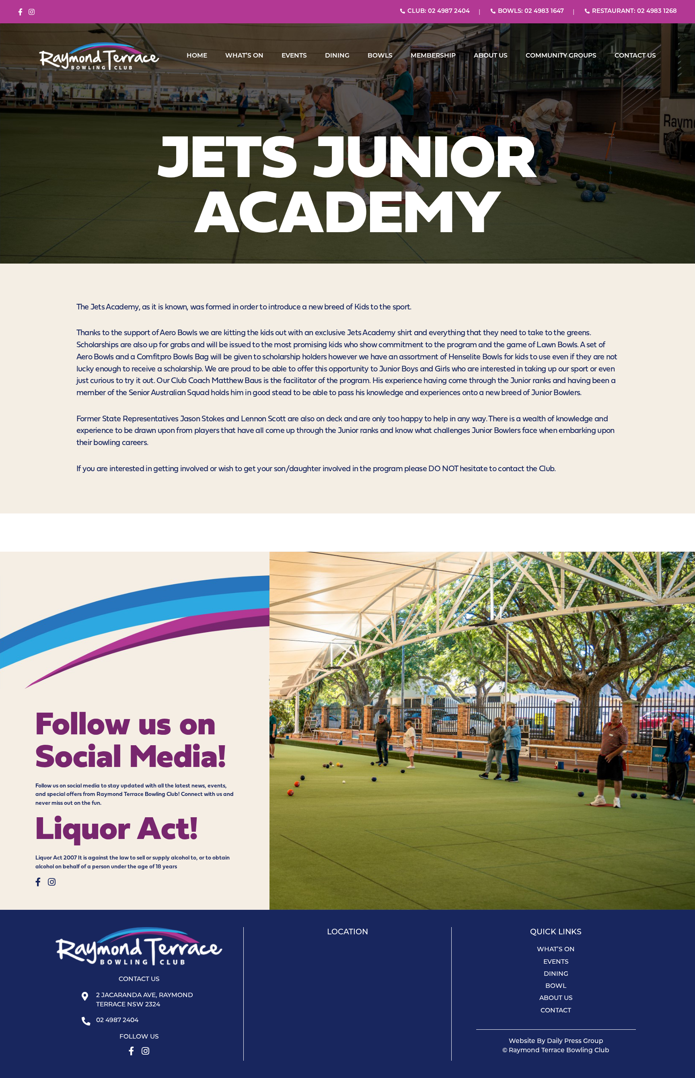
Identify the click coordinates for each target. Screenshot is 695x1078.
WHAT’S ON (244, 56)
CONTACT (556, 1011)
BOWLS (380, 56)
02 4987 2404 (117, 1020)
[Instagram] (32, 12)
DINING (337, 56)
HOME (197, 56)
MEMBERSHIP (433, 56)
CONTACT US (635, 56)
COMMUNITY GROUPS (561, 56)
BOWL (555, 986)
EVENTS (294, 56)
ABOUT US (491, 56)
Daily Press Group (575, 1041)
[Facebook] (20, 12)
